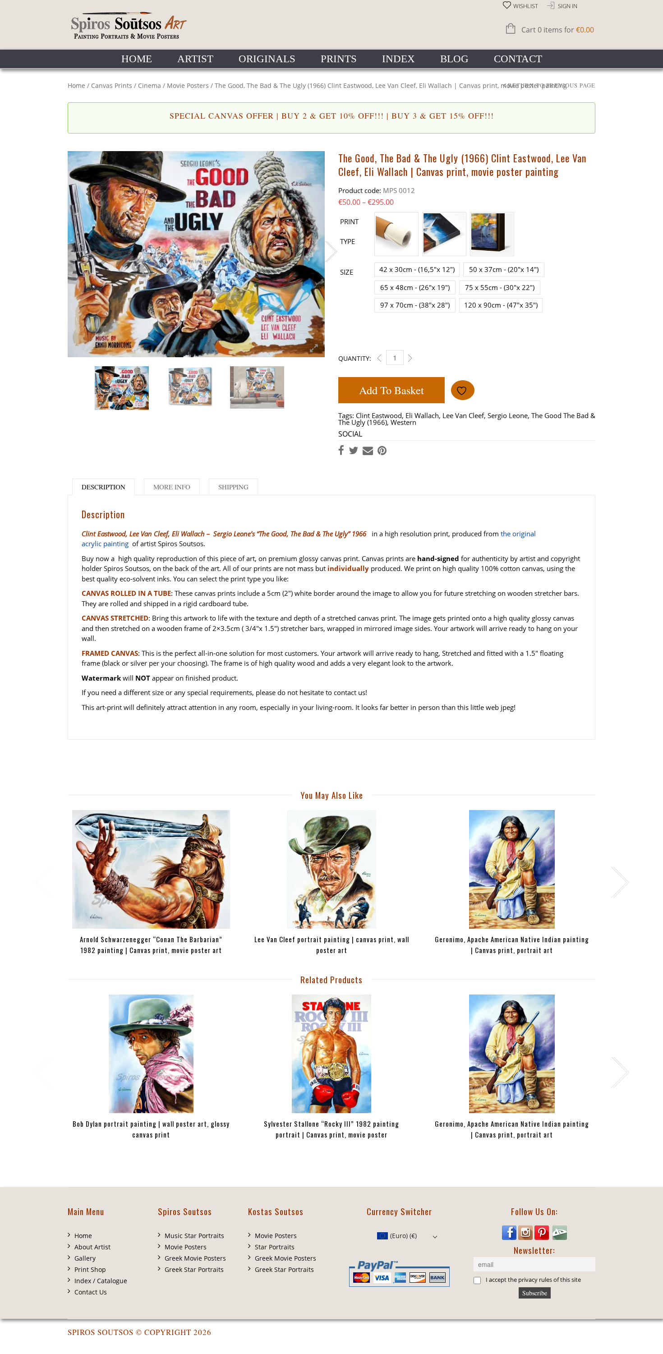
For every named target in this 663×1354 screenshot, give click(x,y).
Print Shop (90, 1269)
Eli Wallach (422, 415)
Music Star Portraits (194, 1235)
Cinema (149, 85)
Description (103, 486)
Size (346, 271)
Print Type (349, 231)
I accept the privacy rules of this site (533, 1280)
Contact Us (90, 1292)
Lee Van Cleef (463, 415)
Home (76, 85)
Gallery (85, 1258)
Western (403, 422)
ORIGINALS (267, 58)
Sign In (567, 6)
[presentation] (42, 882)
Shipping (233, 486)
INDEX (398, 58)
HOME (136, 58)
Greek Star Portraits (194, 1269)
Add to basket (391, 389)
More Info (171, 486)
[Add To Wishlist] (462, 390)
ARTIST (195, 58)
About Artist (92, 1247)
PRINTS (339, 58)
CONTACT (518, 58)
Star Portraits (275, 1247)
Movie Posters (188, 85)
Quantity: (354, 358)
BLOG (454, 58)
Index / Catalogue (100, 1280)
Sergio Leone (508, 415)
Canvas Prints (111, 85)
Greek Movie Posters (195, 1258)
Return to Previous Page (551, 86)
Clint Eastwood (379, 415)
